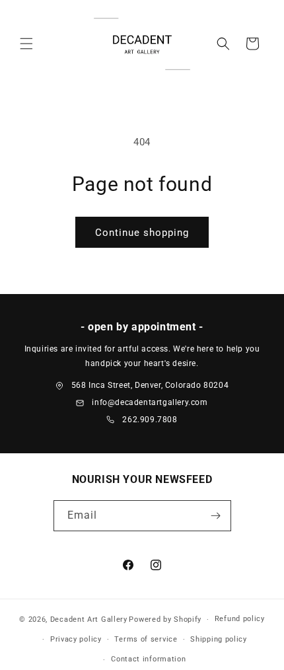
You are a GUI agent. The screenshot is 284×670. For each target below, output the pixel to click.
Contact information (148, 659)
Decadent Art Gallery (88, 619)
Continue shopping (142, 233)
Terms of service (145, 639)
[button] (26, 43)
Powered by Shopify (165, 619)
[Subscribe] (216, 515)
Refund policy (240, 618)
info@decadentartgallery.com (149, 402)
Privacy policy (76, 639)
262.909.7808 (149, 419)
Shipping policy (218, 639)
